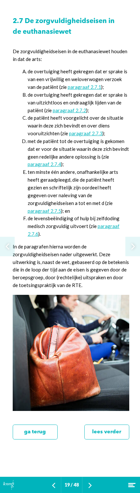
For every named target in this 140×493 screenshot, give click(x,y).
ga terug (35, 432)
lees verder (106, 432)
